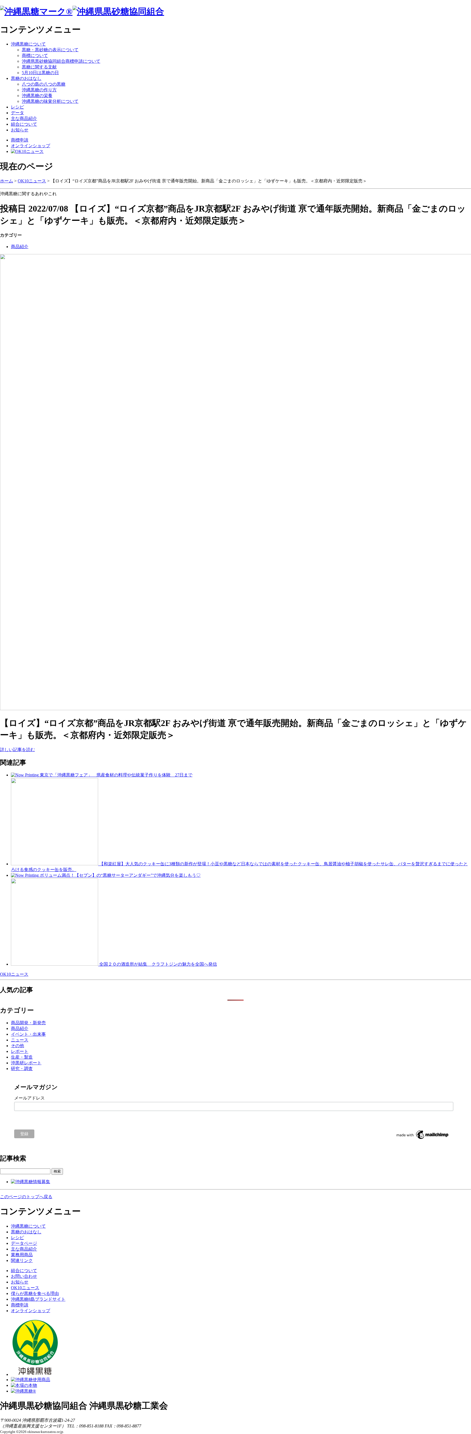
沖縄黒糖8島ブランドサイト (38, 1299)
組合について (24, 124)
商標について (35, 55)
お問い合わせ (24, 1276)
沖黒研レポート (26, 1063)
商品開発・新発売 (28, 1022)
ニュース (19, 1040)
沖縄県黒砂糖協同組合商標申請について (61, 61)
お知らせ (19, 130)
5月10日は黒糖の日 (40, 72)
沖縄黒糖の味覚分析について (50, 101)
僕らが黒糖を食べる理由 (35, 1293)
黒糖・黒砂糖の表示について (50, 49)
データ (17, 112)
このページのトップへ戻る (26, 1196)
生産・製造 (22, 1057)
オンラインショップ (30, 145)
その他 (17, 1045)
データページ (24, 1243)
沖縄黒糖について (28, 44)
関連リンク (22, 1260)
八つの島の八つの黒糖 (43, 84)
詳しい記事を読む (17, 749)
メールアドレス (29, 1098)
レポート (19, 1051)
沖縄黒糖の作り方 (39, 90)
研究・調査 (22, 1068)
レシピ (17, 107)
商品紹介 (19, 246)
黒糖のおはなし (26, 78)
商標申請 (19, 140)
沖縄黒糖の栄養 (37, 95)
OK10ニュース (32, 181)
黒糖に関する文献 (39, 67)
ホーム (6, 181)
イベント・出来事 (28, 1034)
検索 (57, 1171)
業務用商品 (22, 1254)
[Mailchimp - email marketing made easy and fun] (423, 1139)
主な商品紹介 (24, 118)
